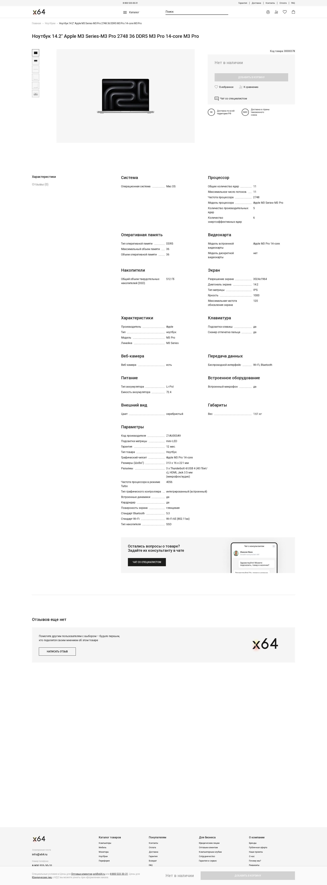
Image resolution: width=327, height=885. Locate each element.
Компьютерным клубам (210, 852)
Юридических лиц (42, 877)
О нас (252, 856)
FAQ (293, 3)
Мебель (102, 847)
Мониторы (104, 852)
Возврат (153, 861)
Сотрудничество (207, 856)
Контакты (270, 3)
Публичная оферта (258, 847)
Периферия (104, 861)
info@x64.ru (39, 854)
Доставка (256, 3)
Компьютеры (105, 843)
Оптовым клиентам (208, 847)
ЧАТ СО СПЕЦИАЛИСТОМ (147, 562)
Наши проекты (256, 852)
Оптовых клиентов (81, 874)
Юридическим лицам (209, 843)
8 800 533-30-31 (130, 3)
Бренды (252, 843)
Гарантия (242, 3)
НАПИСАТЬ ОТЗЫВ (57, 651)
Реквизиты (254, 865)
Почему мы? (255, 861)
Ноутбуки (50, 23)
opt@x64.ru (99, 874)
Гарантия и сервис (208, 861)
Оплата (283, 3)
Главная (36, 23)
